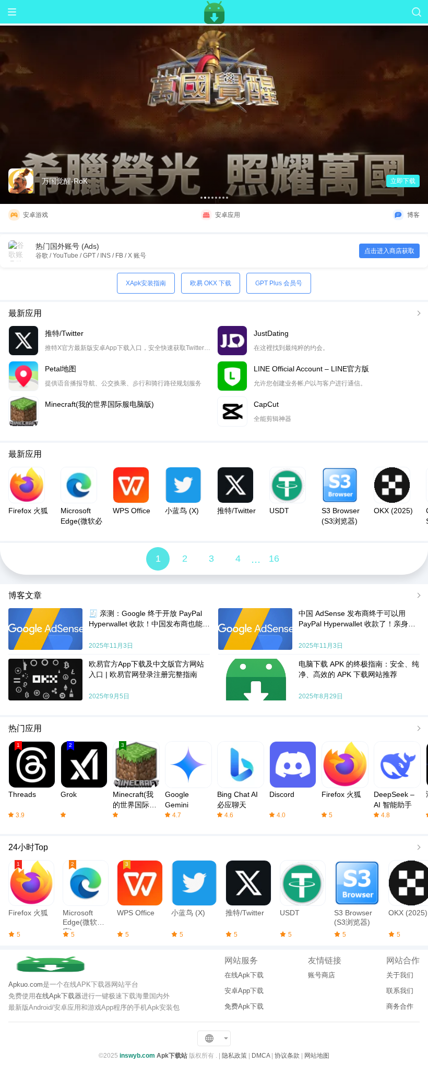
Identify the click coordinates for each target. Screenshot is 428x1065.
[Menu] (11, 11)
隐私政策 (234, 1055)
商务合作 (399, 1006)
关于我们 (399, 975)
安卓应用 (227, 215)
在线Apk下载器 (58, 996)
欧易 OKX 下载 (210, 283)
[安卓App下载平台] (214, 11)
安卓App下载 (244, 991)
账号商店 (321, 975)
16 (274, 558)
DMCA (261, 1055)
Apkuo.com (25, 984)
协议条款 (287, 1055)
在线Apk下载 (244, 975)
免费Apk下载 (244, 1006)
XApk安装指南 (146, 283)
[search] (416, 11)
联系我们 (399, 991)
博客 (413, 215)
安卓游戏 (35, 215)
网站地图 (316, 1055)
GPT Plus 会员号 (278, 283)
